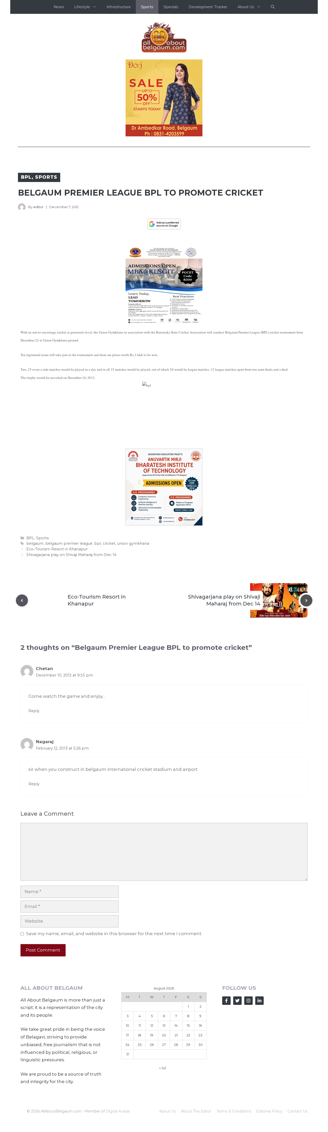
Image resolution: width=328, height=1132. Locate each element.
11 (140, 1025)
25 (139, 1045)
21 (176, 1035)
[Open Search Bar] (273, 7)
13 (164, 1025)
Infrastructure (119, 6)
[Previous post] (22, 600)
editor (38, 207)
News (59, 6)
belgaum (35, 543)
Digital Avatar (118, 1111)
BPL (26, 177)
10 (127, 1025)
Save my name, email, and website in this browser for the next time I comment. (114, 933)
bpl (97, 543)
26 (152, 1045)
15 (188, 1025)
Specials (170, 6)
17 (127, 1035)
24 (127, 1045)
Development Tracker (208, 6)
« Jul (162, 1068)
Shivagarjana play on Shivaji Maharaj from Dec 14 (71, 554)
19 (151, 1035)
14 (176, 1025)
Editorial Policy (269, 1111)
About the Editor (196, 1111)
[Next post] (306, 600)
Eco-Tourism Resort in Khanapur (57, 549)
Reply (33, 711)
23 (200, 1035)
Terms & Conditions (234, 1111)
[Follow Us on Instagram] (248, 1000)
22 (188, 1035)
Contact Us (298, 1111)
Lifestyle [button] (82, 6)
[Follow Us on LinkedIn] (259, 1000)
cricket (109, 543)
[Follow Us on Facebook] (226, 1000)
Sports (147, 6)
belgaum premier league (69, 543)
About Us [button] (246, 6)
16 (200, 1025)
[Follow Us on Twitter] (237, 1000)
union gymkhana (133, 543)
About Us (167, 1111)
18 (139, 1035)
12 (151, 1025)
